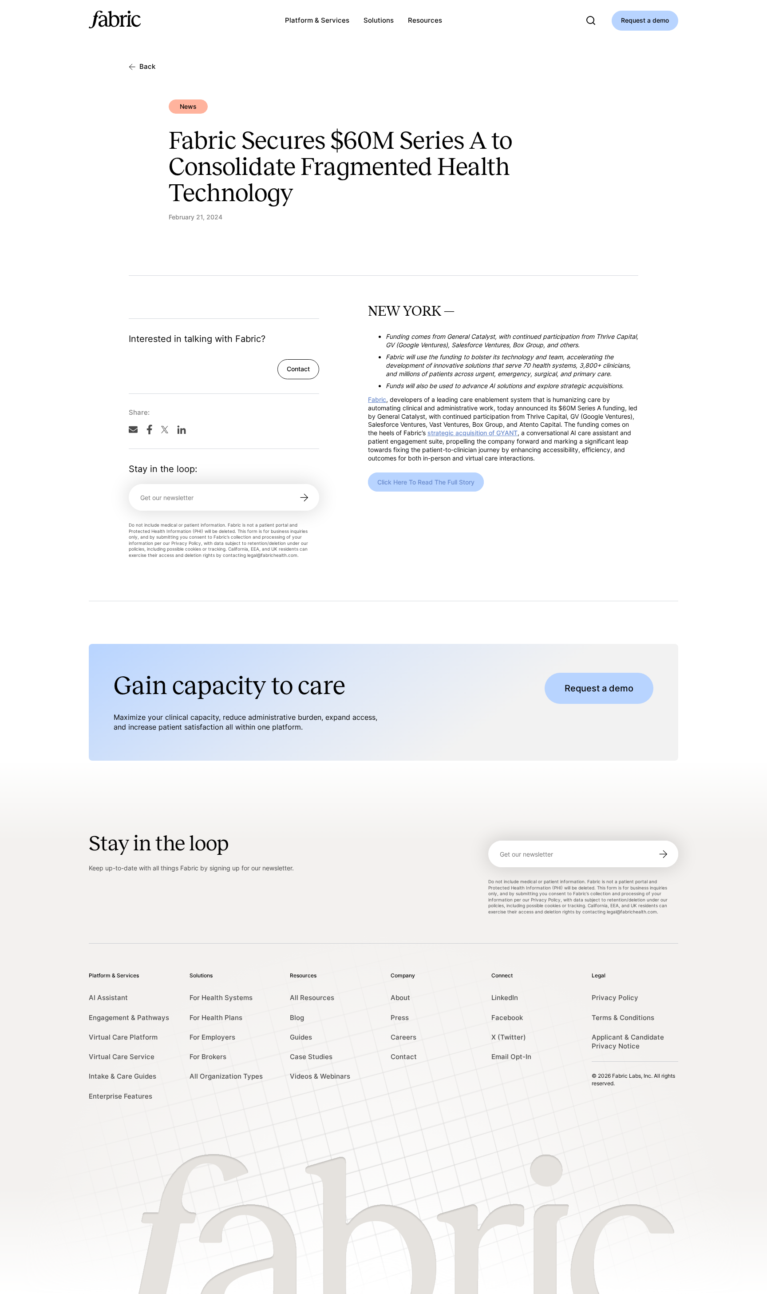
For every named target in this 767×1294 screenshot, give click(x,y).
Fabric (377, 399)
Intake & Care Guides (122, 1076)
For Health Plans (216, 1017)
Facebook (507, 1017)
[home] (115, 21)
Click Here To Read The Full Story (425, 482)
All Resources (312, 997)
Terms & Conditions (623, 1017)
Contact (298, 369)
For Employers (212, 1037)
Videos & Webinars (320, 1076)
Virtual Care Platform (123, 1037)
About (400, 997)
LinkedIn (504, 997)
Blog (297, 1017)
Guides (301, 1037)
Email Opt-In (511, 1056)
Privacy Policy (615, 997)
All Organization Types (226, 1076)
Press (400, 1017)
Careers (403, 1037)
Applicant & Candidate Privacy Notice (628, 1041)
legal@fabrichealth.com (272, 555)
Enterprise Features (120, 1096)
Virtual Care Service (121, 1056)
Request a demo (645, 20)
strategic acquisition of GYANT (472, 433)
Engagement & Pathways (129, 1017)
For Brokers (208, 1056)
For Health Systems (221, 997)
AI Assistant (108, 997)
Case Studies (311, 1056)
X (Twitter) (508, 1037)
